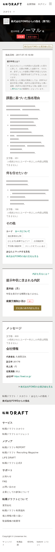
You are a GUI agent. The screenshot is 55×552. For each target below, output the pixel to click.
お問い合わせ (9, 486)
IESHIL (31, 541)
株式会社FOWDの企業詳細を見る (38, 46)
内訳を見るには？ (41, 273)
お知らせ (6, 476)
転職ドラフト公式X (12, 462)
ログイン (42, 3)
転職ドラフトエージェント (15, 433)
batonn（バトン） (43, 543)
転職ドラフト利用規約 (13, 510)
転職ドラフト (9, 395)
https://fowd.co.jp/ (22, 376)
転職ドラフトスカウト (13, 428)
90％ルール (16, 88)
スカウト (23, 395)
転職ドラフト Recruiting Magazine (20, 452)
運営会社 (6, 505)
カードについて (22, 231)
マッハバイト (7, 543)
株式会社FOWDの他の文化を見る (22, 256)
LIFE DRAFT (9, 457)
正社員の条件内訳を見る (27, 308)
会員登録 (31, 3)
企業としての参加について (15, 491)
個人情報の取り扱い (12, 515)
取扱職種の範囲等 (11, 520)
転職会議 (20, 543)
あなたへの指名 (39, 395)
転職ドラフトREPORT (13, 447)
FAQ (4, 481)
